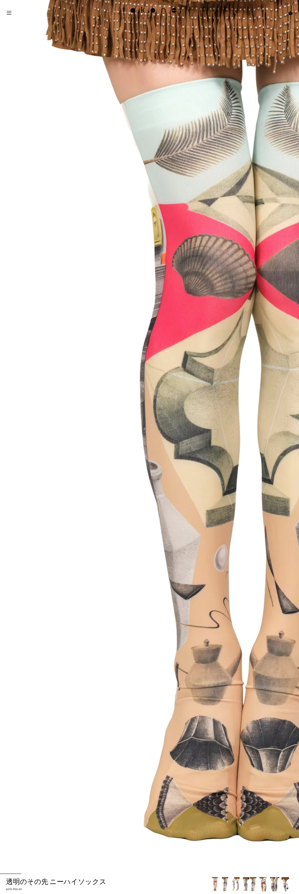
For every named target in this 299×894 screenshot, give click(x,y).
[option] (215, 884)
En (286, 4)
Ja (291, 4)
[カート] (290, 13)
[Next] (293, 884)
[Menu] (9, 14)
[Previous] (211, 884)
